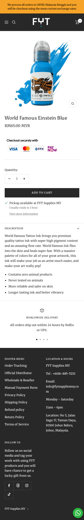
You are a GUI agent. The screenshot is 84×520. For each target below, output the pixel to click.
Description (14, 228)
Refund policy (14, 410)
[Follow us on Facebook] (9, 485)
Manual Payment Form (21, 387)
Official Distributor (18, 373)
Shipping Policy (16, 402)
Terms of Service (17, 424)
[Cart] (77, 22)
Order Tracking (16, 365)
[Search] (14, 22)
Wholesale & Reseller (19, 380)
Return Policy (14, 417)
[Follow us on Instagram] (26, 485)
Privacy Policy (15, 395)
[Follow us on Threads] (17, 485)
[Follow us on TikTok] (9, 494)
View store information (23, 214)
